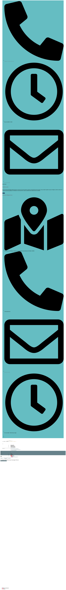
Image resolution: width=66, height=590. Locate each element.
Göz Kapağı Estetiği (14, 452)
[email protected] (7, 182)
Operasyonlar (13, 446)
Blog (11, 453)
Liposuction (13, 447)
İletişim (3, 193)
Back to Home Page (3, 460)
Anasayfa (12, 445)
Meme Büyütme (13, 450)
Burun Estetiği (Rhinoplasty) (15, 449)
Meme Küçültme (14, 451)
